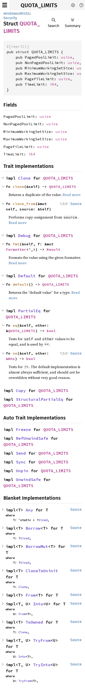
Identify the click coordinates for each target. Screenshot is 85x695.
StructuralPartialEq (39, 399)
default (21, 284)
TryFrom (42, 640)
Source (76, 204)
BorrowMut (37, 546)
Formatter (16, 249)
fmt (16, 244)
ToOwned (34, 622)
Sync (21, 462)
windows (10, 13)
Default (27, 275)
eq (15, 325)
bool (51, 330)
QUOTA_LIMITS (39, 5)
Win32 (24, 13)
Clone (24, 178)
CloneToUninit (42, 570)
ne (15, 353)
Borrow (33, 528)
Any (29, 510)
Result (53, 249)
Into (38, 603)
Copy (21, 390)
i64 (53, 84)
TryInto (42, 664)
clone (18, 186)
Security (10, 18)
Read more (71, 194)
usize (66, 57)
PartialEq (29, 310)
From (31, 595)
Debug (24, 235)
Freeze (23, 429)
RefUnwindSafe (32, 438)
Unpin (22, 470)
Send (21, 453)
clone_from (24, 203)
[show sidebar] (4, 5)
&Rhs (10, 358)
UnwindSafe (28, 479)
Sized (42, 520)
